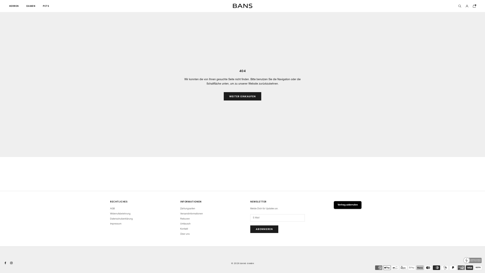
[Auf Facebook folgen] (5, 263)
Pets (46, 6)
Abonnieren (264, 229)
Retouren (185, 219)
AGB (112, 209)
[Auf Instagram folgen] (11, 263)
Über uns (185, 234)
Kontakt (184, 229)
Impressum (115, 224)
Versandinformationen (191, 214)
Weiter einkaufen (242, 96)
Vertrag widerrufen (348, 205)
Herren (14, 6)
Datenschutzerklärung (121, 219)
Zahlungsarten (187, 209)
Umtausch (185, 224)
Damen (30, 6)
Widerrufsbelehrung (120, 214)
